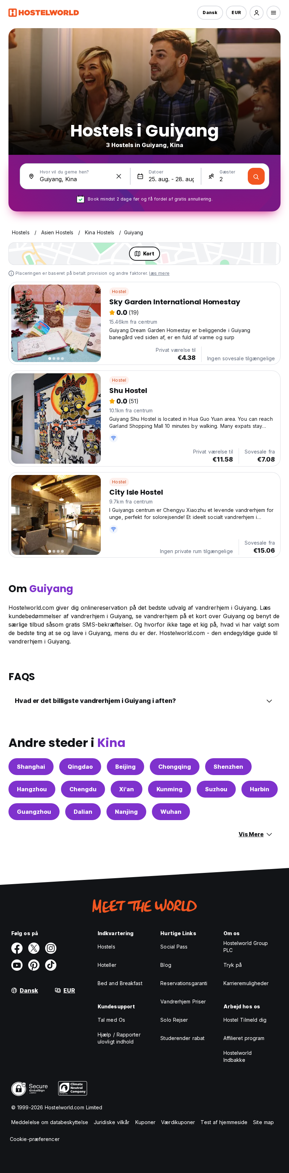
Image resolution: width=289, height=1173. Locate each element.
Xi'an (126, 789)
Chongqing (174, 766)
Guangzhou (34, 811)
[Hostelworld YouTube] (17, 965)
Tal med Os (111, 1020)
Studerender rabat (182, 1038)
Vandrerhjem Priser (183, 1001)
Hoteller (107, 965)
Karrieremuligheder (246, 983)
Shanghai (31, 766)
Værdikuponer (178, 1122)
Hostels (106, 947)
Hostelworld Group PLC (245, 946)
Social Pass (173, 947)
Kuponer (145, 1122)
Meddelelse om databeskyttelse (49, 1122)
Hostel (119, 291)
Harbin (259, 789)
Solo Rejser (174, 1020)
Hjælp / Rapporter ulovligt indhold (119, 1038)
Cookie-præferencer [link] (35, 1139)
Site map (263, 1122)
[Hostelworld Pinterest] (33, 965)
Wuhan (171, 811)
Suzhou (216, 789)
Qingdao (80, 766)
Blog (165, 965)
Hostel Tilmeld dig (245, 1020)
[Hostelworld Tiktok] (50, 965)
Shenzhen (228, 766)
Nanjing (126, 811)
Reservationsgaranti (183, 983)
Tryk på (232, 965)
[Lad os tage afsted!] (256, 176)
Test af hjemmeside (224, 1122)
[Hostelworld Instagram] (50, 948)
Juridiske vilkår (112, 1122)
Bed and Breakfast (120, 983)
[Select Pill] (257, 13)
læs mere (159, 273)
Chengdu (83, 789)
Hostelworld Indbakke (237, 1056)
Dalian (83, 811)
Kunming (169, 789)
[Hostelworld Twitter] (33, 948)
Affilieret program (244, 1038)
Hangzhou (32, 789)
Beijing (125, 766)
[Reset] (118, 176)
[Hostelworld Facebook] (17, 948)
